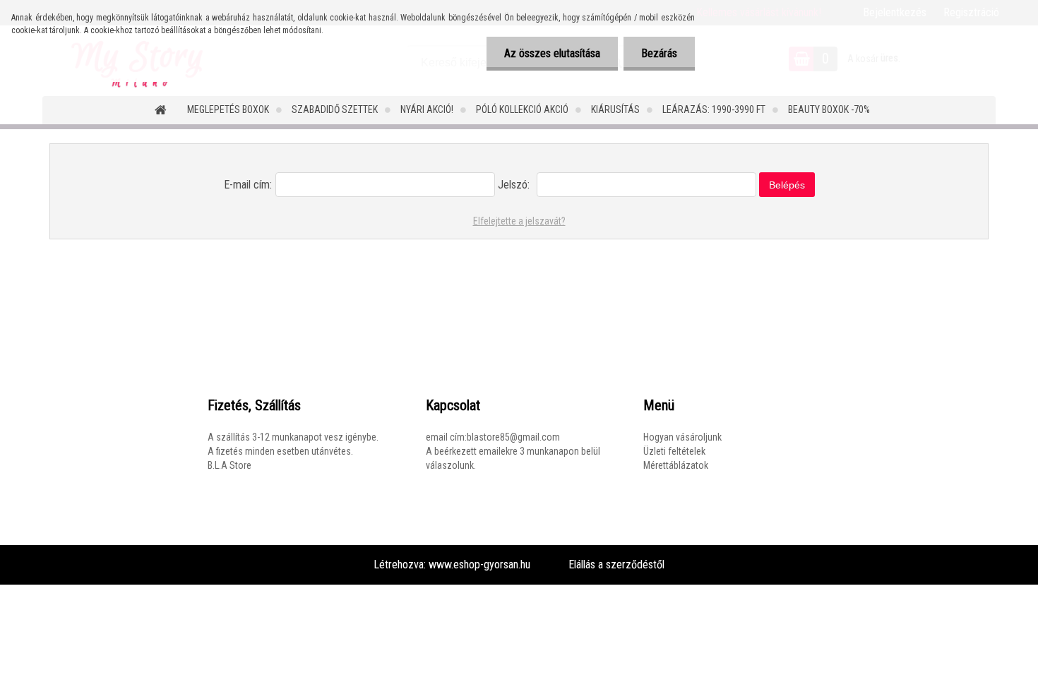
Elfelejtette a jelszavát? (519, 221)
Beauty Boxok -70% (829, 109)
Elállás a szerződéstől (616, 564)
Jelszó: (514, 184)
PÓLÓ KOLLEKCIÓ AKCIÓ (522, 109)
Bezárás (659, 53)
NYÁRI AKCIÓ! (426, 109)
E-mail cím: (248, 184)
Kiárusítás (615, 109)
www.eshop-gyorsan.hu (479, 564)
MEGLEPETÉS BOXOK (228, 109)
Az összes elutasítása (552, 53)
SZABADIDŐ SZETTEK (335, 109)
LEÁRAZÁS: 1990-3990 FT (713, 109)
